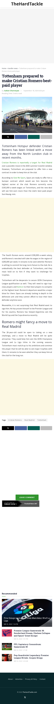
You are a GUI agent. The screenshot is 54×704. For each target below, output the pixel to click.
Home (4, 68)
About (10, 679)
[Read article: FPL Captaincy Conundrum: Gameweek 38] (7, 646)
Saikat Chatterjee (11, 90)
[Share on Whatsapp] (34, 137)
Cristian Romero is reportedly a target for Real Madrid (27, 162)
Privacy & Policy (31, 679)
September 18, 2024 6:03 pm (34, 90)
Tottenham (41, 420)
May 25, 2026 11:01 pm (21, 639)
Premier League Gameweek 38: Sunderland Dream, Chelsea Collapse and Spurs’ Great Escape (32, 633)
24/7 (35, 503)
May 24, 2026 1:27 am (20, 650)
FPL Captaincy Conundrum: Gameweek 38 (27, 645)
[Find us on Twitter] (25, 697)
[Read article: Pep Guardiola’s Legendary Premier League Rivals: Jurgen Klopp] (7, 657)
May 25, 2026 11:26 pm (11, 624)
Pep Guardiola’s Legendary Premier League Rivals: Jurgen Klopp (31, 656)
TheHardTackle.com (30, 692)
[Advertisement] (27, 36)
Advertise (18, 679)
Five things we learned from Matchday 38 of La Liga (27, 619)
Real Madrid (30, 420)
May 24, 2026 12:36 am (21, 661)
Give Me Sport (19, 177)
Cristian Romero (15, 420)
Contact (42, 679)
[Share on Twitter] (8, 137)
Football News (29, 503)
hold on (20, 286)
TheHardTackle (27, 4)
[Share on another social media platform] (46, 137)
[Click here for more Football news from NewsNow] (12, 504)
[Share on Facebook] (21, 137)
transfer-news (13, 68)
